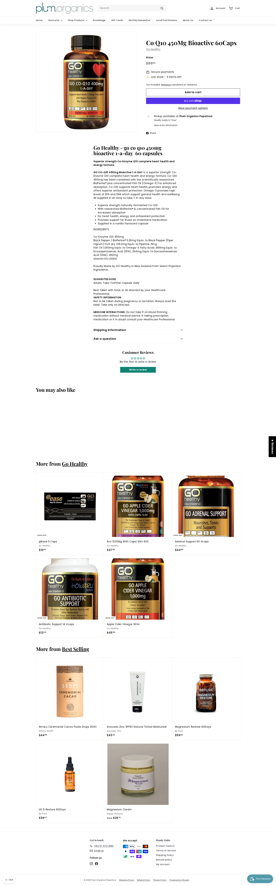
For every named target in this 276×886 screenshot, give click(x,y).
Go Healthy (153, 49)
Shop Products (76, 20)
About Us (188, 20)
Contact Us (205, 20)
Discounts (54, 20)
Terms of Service (166, 850)
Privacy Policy (160, 880)
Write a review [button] (138, 369)
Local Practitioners (166, 20)
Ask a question (104, 339)
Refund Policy (143, 880)
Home (39, 20)
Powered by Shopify (179, 880)
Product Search (165, 846)
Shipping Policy (165, 855)
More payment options (193, 108)
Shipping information (109, 330)
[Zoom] (86, 82)
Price (149, 57)
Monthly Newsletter (140, 20)
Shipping (165, 84)
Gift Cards (117, 20)
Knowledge (99, 20)
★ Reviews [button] (272, 446)
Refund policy (164, 859)
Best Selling (75, 649)
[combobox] (132, 8)
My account (163, 864)
